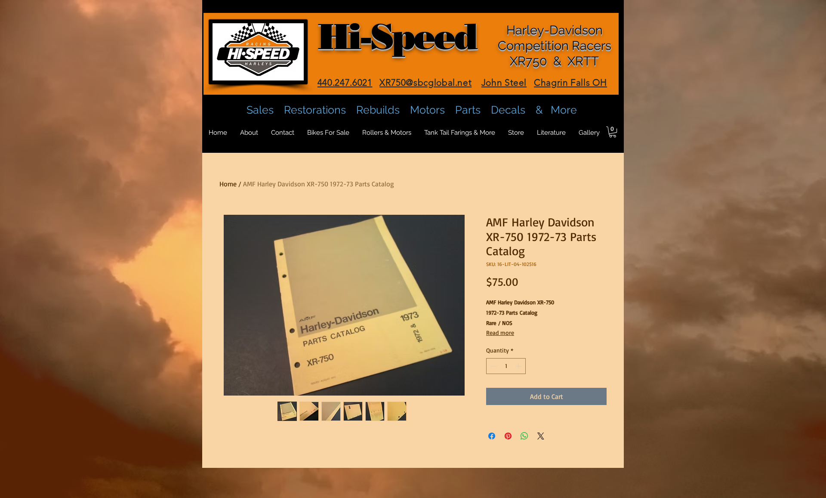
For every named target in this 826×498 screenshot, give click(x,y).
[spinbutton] (506, 366)
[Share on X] (541, 436)
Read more (500, 332)
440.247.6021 (345, 82)
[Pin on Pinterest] (508, 436)
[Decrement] (492, 366)
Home (228, 183)
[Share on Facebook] (492, 436)
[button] (612, 132)
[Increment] (519, 366)
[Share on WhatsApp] (524, 436)
